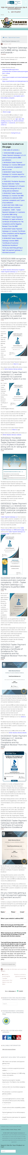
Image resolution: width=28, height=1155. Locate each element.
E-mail (22, 912)
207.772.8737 (16, 12)
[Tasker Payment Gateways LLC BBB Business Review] (14, 2)
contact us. (4, 124)
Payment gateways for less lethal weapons (13, 1112)
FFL (12, 121)
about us (23, 716)
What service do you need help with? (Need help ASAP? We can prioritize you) (14, 925)
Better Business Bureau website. (13, 369)
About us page (7, 112)
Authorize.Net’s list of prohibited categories (13, 1087)
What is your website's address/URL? (12, 918)
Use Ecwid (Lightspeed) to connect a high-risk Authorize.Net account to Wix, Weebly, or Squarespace (13, 1100)
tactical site (12, 122)
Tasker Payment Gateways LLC (9, 517)
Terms (19, 1130)
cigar (16, 119)
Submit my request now (8, 964)
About (8, 1130)
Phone (13, 912)
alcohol (16, 121)
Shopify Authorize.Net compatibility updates (14, 1107)
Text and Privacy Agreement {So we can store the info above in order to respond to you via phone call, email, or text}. (13, 944)
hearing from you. (16, 133)
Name (3, 912)
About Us (15, 364)
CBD (23, 119)
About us (14, 429)
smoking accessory (6, 121)
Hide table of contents (11, 150)
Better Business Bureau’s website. (12, 434)
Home (5, 37)
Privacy (15, 1130)
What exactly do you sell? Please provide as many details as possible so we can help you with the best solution (13, 934)
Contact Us (3, 1130)
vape (19, 119)
